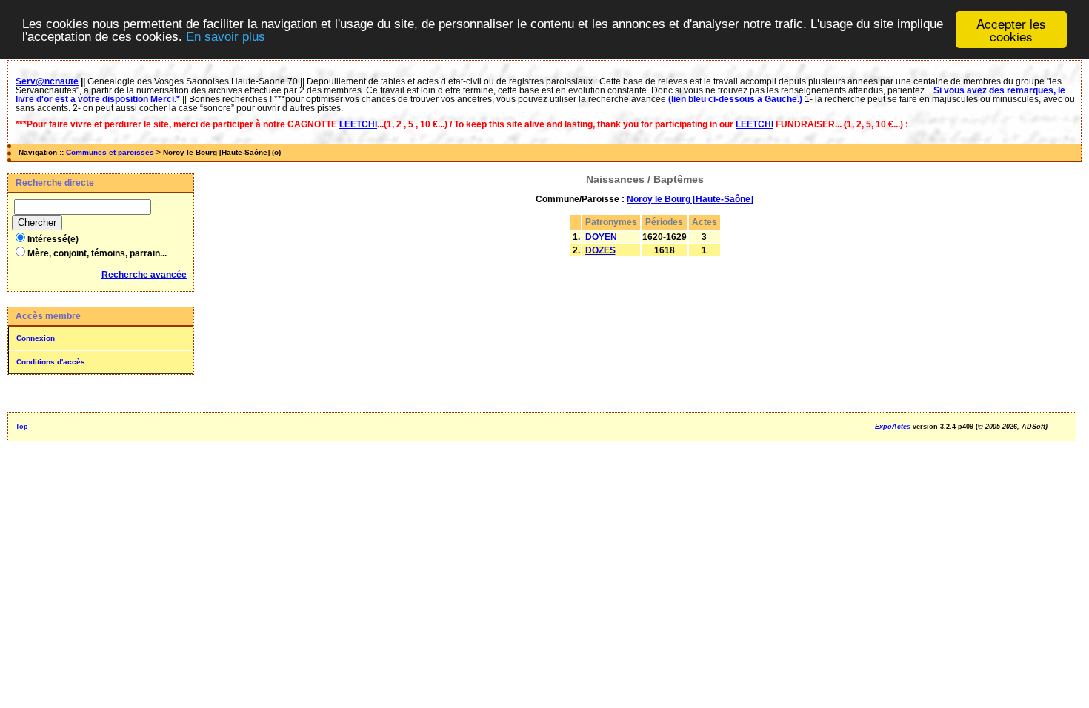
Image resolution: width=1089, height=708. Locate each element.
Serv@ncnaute (47, 81)
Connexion (35, 338)
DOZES (600, 250)
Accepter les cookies (1011, 29)
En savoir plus (225, 37)
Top (22, 426)
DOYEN (601, 237)
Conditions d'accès (50, 362)
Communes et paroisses (110, 152)
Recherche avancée (144, 275)
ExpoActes (892, 426)
